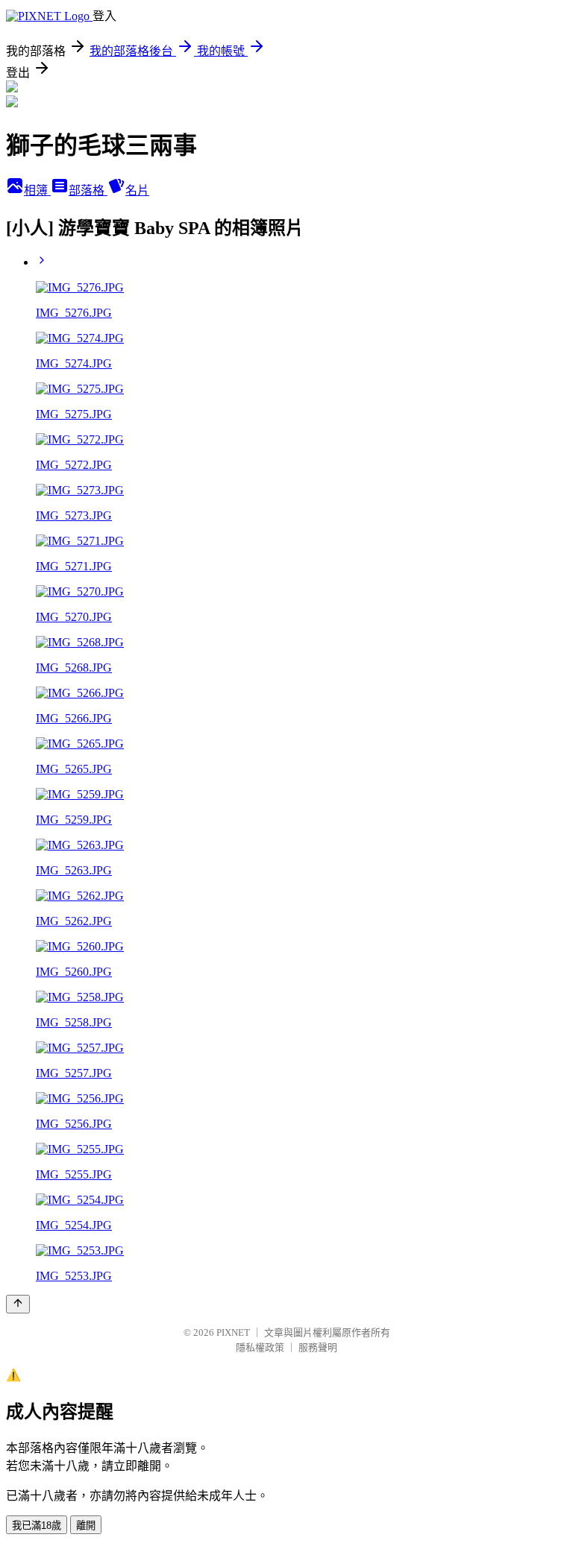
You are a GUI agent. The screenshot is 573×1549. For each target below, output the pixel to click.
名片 (137, 190)
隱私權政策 (260, 1347)
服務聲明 (317, 1347)
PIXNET (233, 1332)
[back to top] (18, 1304)
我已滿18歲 (36, 1525)
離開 (86, 1525)
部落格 (88, 190)
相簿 (37, 190)
